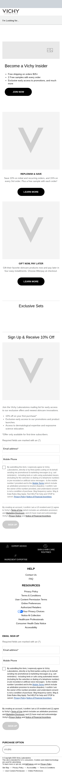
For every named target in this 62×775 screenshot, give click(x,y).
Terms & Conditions (31, 595)
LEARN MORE (31, 192)
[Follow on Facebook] (18, 737)
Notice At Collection (31, 615)
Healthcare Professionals (31, 619)
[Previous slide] (5, 317)
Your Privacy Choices (33, 611)
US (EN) (7, 749)
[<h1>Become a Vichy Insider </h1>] (31, 50)
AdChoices (29, 764)
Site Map (5, 768)
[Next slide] (56, 317)
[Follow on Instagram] (5, 737)
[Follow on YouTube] (44, 737)
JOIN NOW (18, 92)
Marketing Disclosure (15, 513)
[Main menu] (55, 12)
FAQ (31, 579)
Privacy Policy (20, 497)
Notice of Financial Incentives (39, 497)
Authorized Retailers (31, 607)
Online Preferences (31, 603)
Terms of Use (16, 510)
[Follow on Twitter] (31, 737)
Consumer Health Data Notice (31, 623)
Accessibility (31, 627)
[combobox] (29, 21)
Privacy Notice (15, 516)
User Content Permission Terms (31, 599)
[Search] (41, 12)
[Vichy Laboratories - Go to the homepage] (11, 11)
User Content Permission (15, 771)
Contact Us (31, 575)
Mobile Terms (38, 483)
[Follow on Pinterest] (57, 737)
